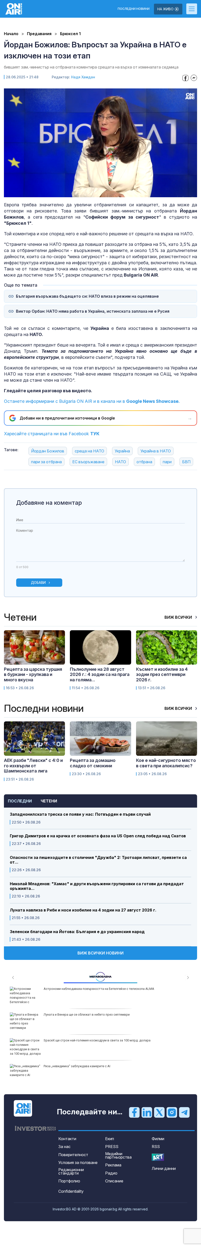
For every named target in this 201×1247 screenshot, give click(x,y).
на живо (166, 9)
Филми (158, 1138)
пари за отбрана (46, 461)
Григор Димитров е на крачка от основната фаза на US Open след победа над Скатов (98, 836)
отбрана (144, 461)
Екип (109, 1138)
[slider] (88, 193)
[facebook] (134, 1112)
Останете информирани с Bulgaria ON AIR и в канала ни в (92, 401)
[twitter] (159, 1112)
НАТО (120, 461)
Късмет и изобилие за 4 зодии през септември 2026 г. (162, 674)
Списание (114, 1181)
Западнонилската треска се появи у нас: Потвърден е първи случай (80, 814)
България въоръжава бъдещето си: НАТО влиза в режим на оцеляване (87, 296)
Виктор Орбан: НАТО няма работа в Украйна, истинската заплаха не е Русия (92, 311)
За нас (64, 1146)
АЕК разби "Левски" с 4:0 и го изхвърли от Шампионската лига (33, 765)
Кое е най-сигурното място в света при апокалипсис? (166, 763)
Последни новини (134, 8)
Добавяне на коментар (49, 502)
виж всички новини (100, 953)
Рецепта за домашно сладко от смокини (92, 763)
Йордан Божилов (47, 450)
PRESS (111, 1146)
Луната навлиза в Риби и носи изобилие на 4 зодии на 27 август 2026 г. (83, 910)
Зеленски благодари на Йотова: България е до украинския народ (77, 931)
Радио (111, 1173)
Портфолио (69, 1181)
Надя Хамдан (83, 77)
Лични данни (164, 1168)
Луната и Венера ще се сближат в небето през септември (87, 1014)
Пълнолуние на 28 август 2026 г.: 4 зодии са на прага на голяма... (99, 674)
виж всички (178, 617)
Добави (38, 582)
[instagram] (171, 1112)
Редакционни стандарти (71, 1171)
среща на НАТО (89, 450)
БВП (186, 461)
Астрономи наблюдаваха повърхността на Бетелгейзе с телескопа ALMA (99, 989)
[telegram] (184, 1112)
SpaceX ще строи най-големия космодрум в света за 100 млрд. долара (97, 1040)
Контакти (67, 1138)
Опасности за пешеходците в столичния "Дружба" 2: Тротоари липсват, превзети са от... (98, 860)
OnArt (158, 1157)
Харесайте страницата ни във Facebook (52, 433)
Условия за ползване (78, 1162)
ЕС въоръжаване (88, 461)
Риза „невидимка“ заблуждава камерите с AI (77, 1066)
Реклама (113, 1165)
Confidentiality (71, 1191)
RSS (156, 1146)
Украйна (122, 450)
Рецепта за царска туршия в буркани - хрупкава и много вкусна (33, 674)
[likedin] (146, 1112)
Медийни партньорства (118, 1155)
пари (167, 461)
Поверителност (73, 1154)
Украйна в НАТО (155, 450)
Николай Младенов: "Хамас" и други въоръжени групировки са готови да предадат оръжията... (97, 886)
